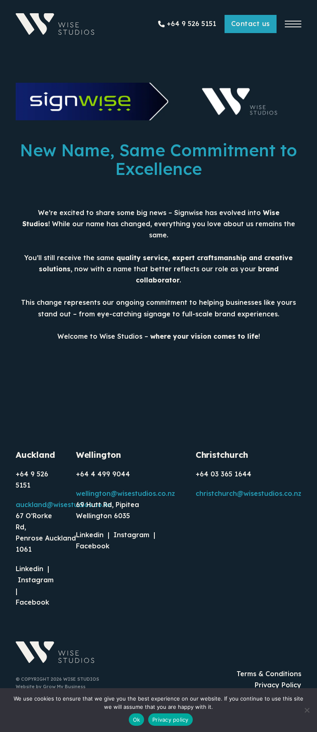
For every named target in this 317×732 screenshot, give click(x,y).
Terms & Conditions (269, 674)
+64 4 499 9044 (103, 474)
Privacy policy (170, 719)
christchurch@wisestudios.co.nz (248, 493)
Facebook (33, 602)
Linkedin (29, 569)
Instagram (36, 580)
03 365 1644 (231, 474)
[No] (307, 710)
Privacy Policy (278, 685)
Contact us (250, 23)
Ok (136, 719)
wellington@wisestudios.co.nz (125, 493)
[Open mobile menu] (293, 24)
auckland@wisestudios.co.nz (63, 504)
